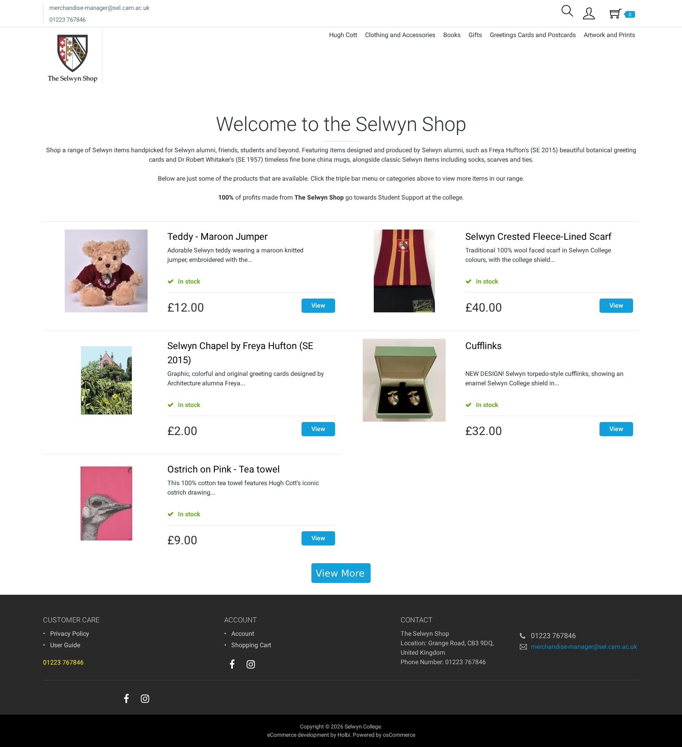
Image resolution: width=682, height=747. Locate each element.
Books (452, 35)
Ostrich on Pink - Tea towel (223, 469)
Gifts (475, 35)
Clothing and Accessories (400, 35)
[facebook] (232, 664)
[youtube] (267, 666)
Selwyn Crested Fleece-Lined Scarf (538, 236)
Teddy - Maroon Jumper (217, 236)
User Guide (65, 645)
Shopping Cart (251, 645)
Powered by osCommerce (384, 735)
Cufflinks (483, 345)
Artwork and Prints (609, 35)
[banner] (341, 573)
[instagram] (251, 664)
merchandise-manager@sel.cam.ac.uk (99, 7)
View (318, 305)
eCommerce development (298, 735)
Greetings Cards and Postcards (533, 35)
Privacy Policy (69, 633)
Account (242, 633)
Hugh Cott (343, 35)
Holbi (343, 735)
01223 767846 (67, 19)
